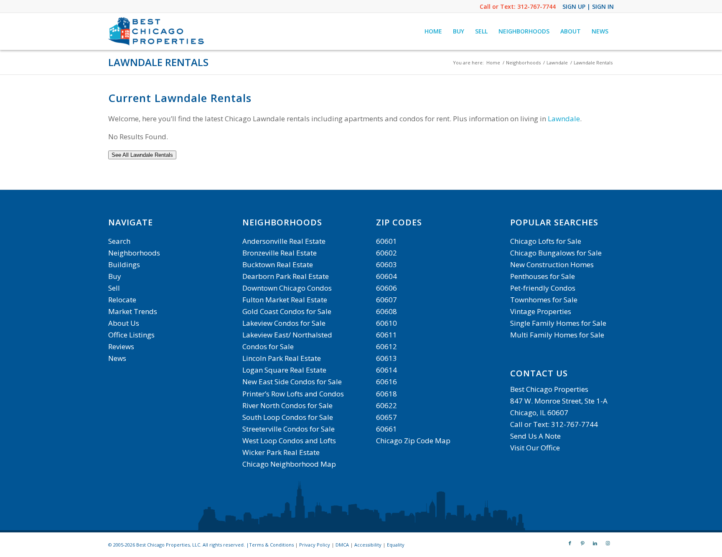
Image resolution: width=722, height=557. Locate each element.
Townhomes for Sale (543, 299)
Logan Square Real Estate (284, 370)
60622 (386, 405)
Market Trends (132, 311)
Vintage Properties (540, 311)
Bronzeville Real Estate (279, 253)
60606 (386, 288)
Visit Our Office (535, 447)
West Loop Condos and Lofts (289, 440)
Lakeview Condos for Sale (283, 323)
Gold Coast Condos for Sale (286, 311)
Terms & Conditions (271, 545)
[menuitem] (433, 31)
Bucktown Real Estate (277, 264)
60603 (386, 264)
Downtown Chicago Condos (287, 288)
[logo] (157, 31)
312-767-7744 (536, 6)
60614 (386, 370)
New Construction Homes (552, 264)
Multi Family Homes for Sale (557, 335)
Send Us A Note (535, 436)
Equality (395, 545)
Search (119, 241)
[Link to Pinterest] (582, 543)
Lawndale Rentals (158, 62)
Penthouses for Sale (542, 276)
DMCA (342, 545)
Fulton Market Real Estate (284, 299)
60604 (386, 276)
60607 (386, 299)
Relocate (122, 299)
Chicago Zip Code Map (413, 440)
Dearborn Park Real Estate (285, 276)
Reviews (121, 346)
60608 (386, 311)
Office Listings (131, 335)
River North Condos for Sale (287, 405)
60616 (386, 381)
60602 (386, 253)
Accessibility (367, 545)
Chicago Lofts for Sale (545, 241)
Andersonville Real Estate (283, 241)
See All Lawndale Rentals (142, 155)
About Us (123, 323)
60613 (386, 358)
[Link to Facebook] (570, 543)
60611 (386, 335)
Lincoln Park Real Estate (281, 358)
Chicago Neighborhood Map (289, 464)
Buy (114, 276)
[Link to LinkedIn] (595, 543)
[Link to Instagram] (607, 543)
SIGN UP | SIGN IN (588, 6)
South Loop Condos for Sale (287, 417)
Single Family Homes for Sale (558, 323)
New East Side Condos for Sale (292, 381)
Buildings (124, 264)
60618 (386, 394)
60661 (386, 429)
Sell (114, 288)
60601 (386, 241)
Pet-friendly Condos (542, 288)
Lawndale (564, 118)
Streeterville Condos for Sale (288, 429)
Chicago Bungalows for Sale (556, 253)
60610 (386, 323)
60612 (386, 346)
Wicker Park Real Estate (281, 452)
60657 (386, 417)
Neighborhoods (134, 253)
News (117, 358)
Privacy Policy (314, 545)
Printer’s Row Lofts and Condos (293, 394)
